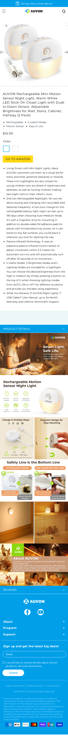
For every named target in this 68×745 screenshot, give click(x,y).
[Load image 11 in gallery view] (61, 86)
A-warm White (6, 149)
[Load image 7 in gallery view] (34, 86)
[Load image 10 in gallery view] (54, 86)
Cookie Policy (53, 686)
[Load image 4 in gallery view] (14, 86)
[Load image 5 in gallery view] (21, 86)
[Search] (63, 11)
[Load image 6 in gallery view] (28, 86)
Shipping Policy (35, 686)
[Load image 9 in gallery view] (48, 86)
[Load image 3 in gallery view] (8, 86)
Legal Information (15, 686)
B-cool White (15, 149)
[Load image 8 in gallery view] (41, 86)
